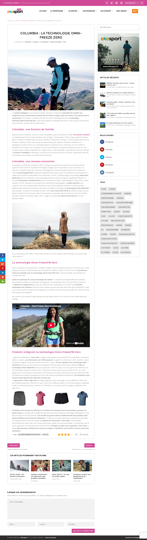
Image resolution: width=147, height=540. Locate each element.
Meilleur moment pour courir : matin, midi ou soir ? (120, 84)
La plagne (104, 221)
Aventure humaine (107, 198)
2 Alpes (103, 189)
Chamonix (120, 198)
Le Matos (72, 11)
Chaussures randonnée (124, 203)
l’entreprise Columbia (81, 135)
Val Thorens (105, 252)
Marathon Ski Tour (117, 221)
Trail (107, 96)
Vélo (114, 108)
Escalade (126, 212)
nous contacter (50, 537)
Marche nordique (107, 225)
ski (102, 230)
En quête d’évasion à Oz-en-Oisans (119, 123)
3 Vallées (112, 189)
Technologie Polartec (109, 239)
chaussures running (108, 207)
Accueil (43, 11)
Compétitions (106, 212)
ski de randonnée (112, 230)
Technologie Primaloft (109, 243)
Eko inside (122, 11)
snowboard (125, 230)
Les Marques (24, 20)
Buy (135, 11)
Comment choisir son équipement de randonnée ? (82, 476)
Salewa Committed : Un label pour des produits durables (39, 476)
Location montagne (132, 537)
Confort (117, 212)
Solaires (104, 234)
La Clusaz (111, 216)
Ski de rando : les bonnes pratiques (17, 475)
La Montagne (56, 11)
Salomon (133, 95)
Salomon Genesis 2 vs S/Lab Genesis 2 (120, 93)
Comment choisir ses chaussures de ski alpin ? (36, 3)
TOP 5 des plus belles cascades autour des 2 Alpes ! (120, 114)
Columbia (32, 20)
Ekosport (24, 537)
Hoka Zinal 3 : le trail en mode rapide (60, 475)
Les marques (89, 11)
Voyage (115, 252)
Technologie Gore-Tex (126, 234)
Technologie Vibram (127, 243)
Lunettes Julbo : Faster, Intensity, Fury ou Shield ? (120, 103)
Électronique (125, 252)
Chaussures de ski (107, 203)
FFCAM (103, 216)
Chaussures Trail (124, 207)
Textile (45, 434)
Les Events (106, 11)
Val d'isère (124, 248)
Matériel (119, 225)
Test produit (105, 248)
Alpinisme (127, 193)
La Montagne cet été (129, 117)
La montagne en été (125, 216)
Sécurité (113, 234)
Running (128, 106)
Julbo (117, 106)
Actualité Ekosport (121, 87)
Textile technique (55, 42)
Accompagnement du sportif (29, 434)
